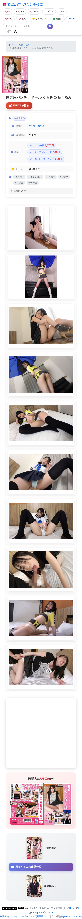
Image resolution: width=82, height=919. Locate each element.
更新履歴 (39, 916)
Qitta (71, 908)
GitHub (49, 912)
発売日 (59, 18)
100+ (35, 11)
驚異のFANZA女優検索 (24, 5)
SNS (73, 18)
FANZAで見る (21, 105)
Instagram (36, 912)
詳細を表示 (20, 190)
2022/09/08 (36, 126)
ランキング (41, 18)
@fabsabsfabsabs (71, 916)
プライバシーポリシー (22, 916)
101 (49, 11)
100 (10, 18)
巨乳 (23, 18)
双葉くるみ (24, 44)
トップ (12, 44)
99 (22, 11)
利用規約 (4, 916)
